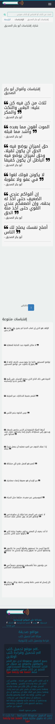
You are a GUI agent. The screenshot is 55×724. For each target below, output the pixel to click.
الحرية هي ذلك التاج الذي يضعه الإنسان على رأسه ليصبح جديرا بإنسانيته (27, 380)
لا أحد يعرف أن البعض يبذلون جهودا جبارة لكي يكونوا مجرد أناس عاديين (25, 532)
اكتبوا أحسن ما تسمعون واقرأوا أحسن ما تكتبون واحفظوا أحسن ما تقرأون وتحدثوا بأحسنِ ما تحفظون (27, 549)
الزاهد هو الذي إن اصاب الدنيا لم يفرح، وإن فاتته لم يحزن (26, 329)
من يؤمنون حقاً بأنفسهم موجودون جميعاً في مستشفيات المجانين (25, 566)
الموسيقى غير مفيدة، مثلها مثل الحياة (24, 497)
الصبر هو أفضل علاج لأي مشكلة (20, 464)
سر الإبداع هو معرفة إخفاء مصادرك (22, 481)
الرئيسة (7, 19)
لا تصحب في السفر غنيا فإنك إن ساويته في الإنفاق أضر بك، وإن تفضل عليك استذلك (24, 516)
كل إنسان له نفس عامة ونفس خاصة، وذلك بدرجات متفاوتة (27, 583)
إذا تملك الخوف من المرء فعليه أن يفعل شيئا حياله (25, 448)
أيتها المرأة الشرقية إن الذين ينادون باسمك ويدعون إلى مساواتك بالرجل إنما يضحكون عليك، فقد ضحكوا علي (27, 432)
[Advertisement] (27, 56)
